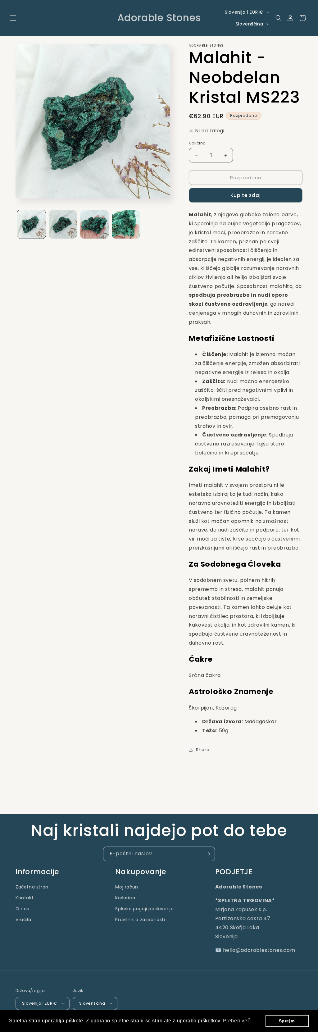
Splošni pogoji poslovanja (144, 909)
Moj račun (126, 887)
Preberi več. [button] (237, 1020)
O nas (22, 909)
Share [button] (202, 750)
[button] (13, 18)
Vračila (23, 919)
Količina (197, 143)
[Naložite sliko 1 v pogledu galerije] (31, 224)
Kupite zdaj (245, 195)
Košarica (125, 898)
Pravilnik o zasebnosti (140, 919)
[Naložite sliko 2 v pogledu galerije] (63, 224)
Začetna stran (32, 887)
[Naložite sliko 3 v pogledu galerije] (94, 224)
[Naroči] (208, 854)
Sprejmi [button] (287, 1020)
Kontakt (25, 898)
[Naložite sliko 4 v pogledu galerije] (126, 224)
